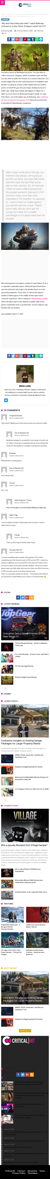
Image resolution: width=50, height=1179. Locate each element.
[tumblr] (33, 39)
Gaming (9, 14)
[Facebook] (18, 597)
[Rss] (32, 597)
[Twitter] (23, 597)
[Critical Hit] (25, 2)
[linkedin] (29, 39)
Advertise (32, 1171)
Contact (21, 1171)
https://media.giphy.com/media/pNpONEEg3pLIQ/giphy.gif (26, 508)
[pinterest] (25, 39)
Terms (42, 1171)
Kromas (12, 453)
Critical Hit (10, 1171)
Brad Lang (6, 31)
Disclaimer (33, 1173)
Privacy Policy (19, 1173)
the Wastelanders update (38, 299)
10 (5, 33)
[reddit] (21, 39)
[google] (17, 39)
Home (3, 14)
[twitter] (13, 39)
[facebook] (9, 39)
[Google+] (27, 597)
